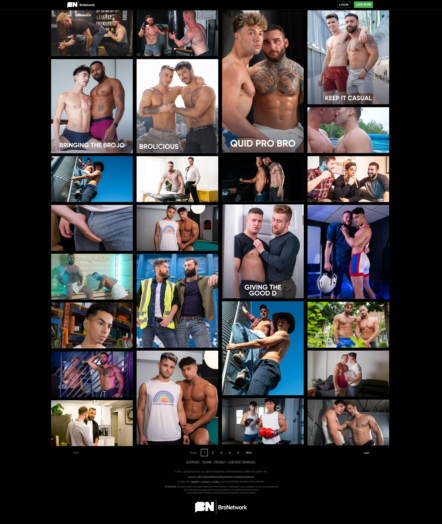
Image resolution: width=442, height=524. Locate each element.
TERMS (207, 462)
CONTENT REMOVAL (242, 462)
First (75, 453)
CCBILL (216, 481)
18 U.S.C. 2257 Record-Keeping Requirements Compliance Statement (221, 476)
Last (366, 453)
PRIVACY (220, 462)
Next (249, 453)
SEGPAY (195, 481)
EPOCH (206, 481)
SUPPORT (193, 462)
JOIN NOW (363, 4)
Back (193, 453)
